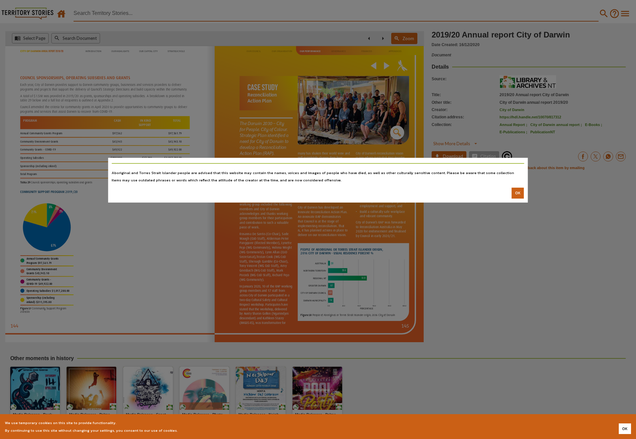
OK (518, 193)
